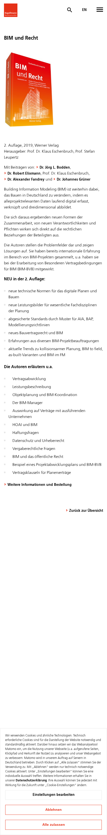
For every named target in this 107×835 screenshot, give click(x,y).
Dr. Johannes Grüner (73, 179)
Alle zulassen (53, 825)
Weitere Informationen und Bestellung (39, 485)
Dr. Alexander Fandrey (26, 179)
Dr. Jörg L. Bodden (55, 167)
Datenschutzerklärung (31, 780)
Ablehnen (53, 810)
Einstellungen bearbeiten (54, 795)
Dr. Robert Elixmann (24, 173)
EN (84, 10)
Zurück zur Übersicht (86, 511)
